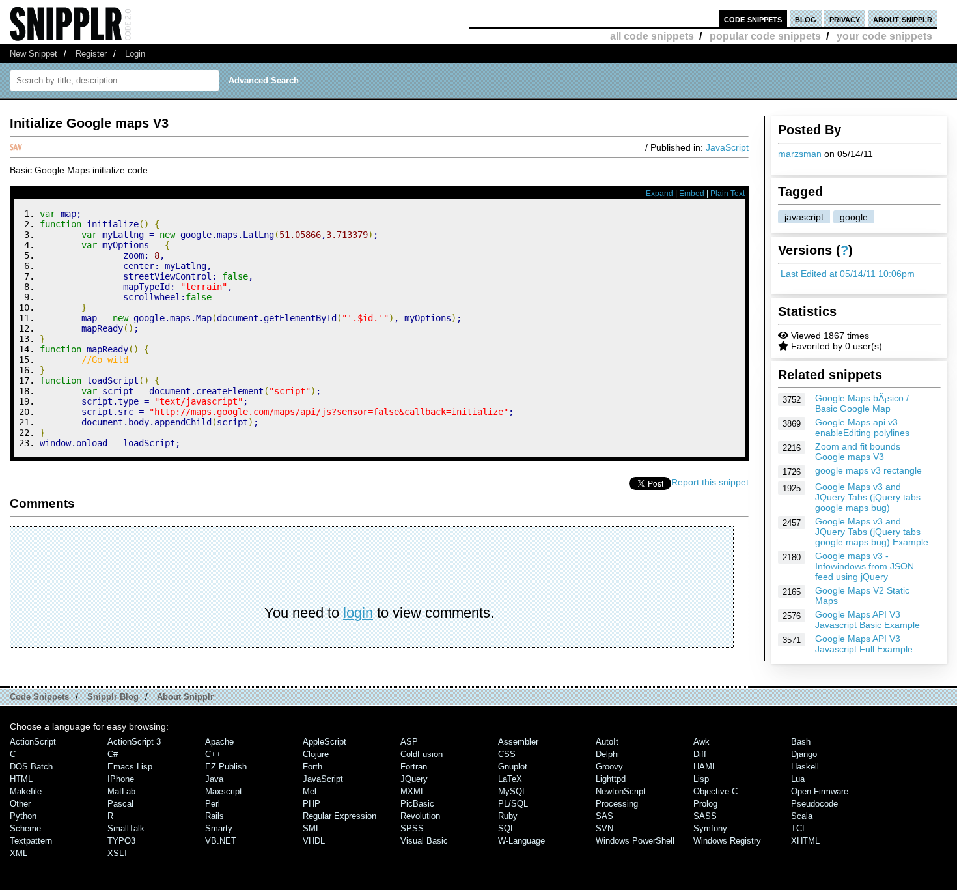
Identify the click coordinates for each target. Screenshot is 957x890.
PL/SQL (513, 804)
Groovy (609, 766)
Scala (801, 816)
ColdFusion (421, 754)
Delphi (607, 754)
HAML (705, 766)
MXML (412, 791)
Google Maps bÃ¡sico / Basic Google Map (862, 403)
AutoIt (607, 742)
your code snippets (884, 36)
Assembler (518, 742)
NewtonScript (621, 791)
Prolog (705, 804)
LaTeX (510, 779)
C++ (213, 754)
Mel (309, 791)
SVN (604, 828)
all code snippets (652, 36)
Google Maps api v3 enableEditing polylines (862, 427)
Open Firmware (819, 791)
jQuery (414, 779)
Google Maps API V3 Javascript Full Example (864, 643)
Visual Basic (424, 841)
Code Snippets (39, 697)
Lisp (701, 779)
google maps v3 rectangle (868, 470)
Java (214, 779)
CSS (507, 754)
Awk (701, 742)
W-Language (521, 841)
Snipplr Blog (113, 697)
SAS (604, 816)
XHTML (805, 841)
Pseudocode (814, 804)
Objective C (715, 791)
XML (18, 853)
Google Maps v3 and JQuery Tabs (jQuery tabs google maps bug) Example (871, 531)
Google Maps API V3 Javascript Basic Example (867, 619)
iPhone (120, 779)
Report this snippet (710, 482)
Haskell (805, 766)
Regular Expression (339, 816)
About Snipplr (185, 697)
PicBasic (417, 804)
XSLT (117, 853)
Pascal (120, 804)
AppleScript (324, 742)
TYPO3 (121, 841)
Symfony (710, 828)
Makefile (26, 791)
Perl (212, 804)
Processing (617, 804)
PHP (311, 804)
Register (91, 54)
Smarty (218, 828)
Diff (699, 754)
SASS (705, 816)
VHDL (314, 841)
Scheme (25, 828)
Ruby (508, 816)
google (854, 217)
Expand (659, 193)
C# (112, 754)
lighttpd (611, 779)
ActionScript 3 (134, 742)
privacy (844, 18)
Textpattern (31, 841)
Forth (312, 766)
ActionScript (33, 742)
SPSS (412, 828)
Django (804, 754)
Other (20, 804)
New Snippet (33, 54)
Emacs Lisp (129, 766)
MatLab (121, 791)
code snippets (753, 18)
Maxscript (223, 791)
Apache (219, 742)
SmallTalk (126, 828)
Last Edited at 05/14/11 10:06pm (848, 273)
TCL (799, 828)
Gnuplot (512, 766)
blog (805, 18)
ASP (409, 742)
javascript (804, 217)
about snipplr (902, 18)
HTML (21, 779)
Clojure (316, 754)
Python (23, 816)
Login (135, 54)
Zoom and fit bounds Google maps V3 (857, 451)
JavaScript (727, 147)
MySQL (512, 791)
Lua (798, 779)
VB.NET (220, 841)
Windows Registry (727, 841)
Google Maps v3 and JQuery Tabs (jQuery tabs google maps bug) (868, 497)
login (358, 613)
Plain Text (727, 193)
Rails (214, 816)
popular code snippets (765, 36)
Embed (691, 193)
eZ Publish (226, 766)
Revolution (420, 816)
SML (311, 828)
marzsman (800, 154)
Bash (801, 742)
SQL (506, 828)
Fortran (413, 766)
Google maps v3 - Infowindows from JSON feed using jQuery (864, 566)
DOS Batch (31, 766)
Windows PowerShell (635, 841)
